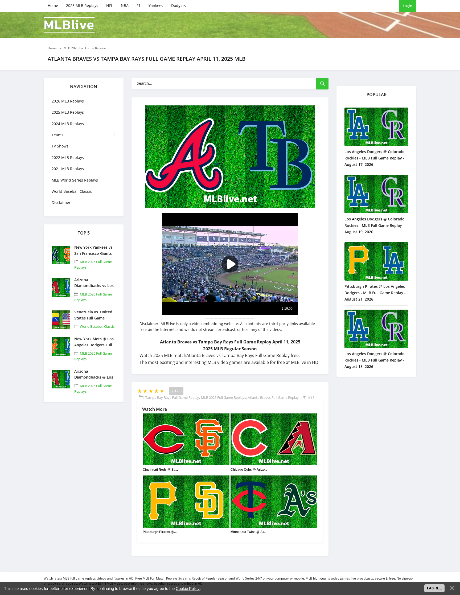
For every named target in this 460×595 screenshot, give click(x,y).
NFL (109, 5)
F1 (139, 5)
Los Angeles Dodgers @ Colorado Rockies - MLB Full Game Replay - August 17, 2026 (374, 158)
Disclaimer (61, 202)
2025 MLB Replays (82, 5)
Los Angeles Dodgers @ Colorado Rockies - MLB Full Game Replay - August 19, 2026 (374, 225)
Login (407, 5)
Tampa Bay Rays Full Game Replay (172, 397)
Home (53, 5)
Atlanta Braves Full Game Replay (273, 397)
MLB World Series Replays (75, 180)
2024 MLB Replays (68, 123)
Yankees (156, 5)
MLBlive (69, 25)
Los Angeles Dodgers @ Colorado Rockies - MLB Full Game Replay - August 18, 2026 (374, 360)
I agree (434, 588)
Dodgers (178, 5)
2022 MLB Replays (68, 157)
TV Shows (60, 146)
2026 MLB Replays (68, 101)
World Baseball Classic (72, 191)
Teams (57, 134)
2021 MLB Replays (68, 168)
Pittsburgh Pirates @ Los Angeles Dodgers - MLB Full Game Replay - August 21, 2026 (375, 293)
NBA (125, 5)
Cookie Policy (188, 588)
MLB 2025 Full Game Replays (223, 397)
